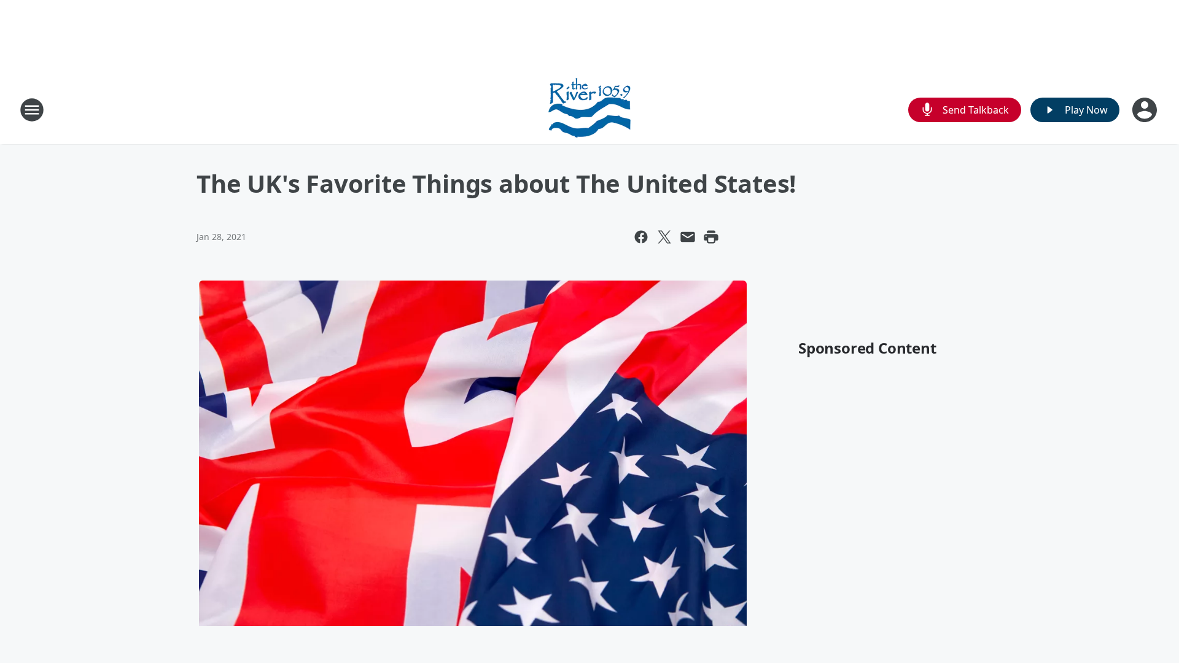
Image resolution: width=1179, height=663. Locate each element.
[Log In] (1145, 110)
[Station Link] (589, 109)
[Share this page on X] (664, 237)
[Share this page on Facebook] (641, 237)
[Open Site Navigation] (32, 110)
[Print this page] (711, 237)
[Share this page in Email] (687, 237)
